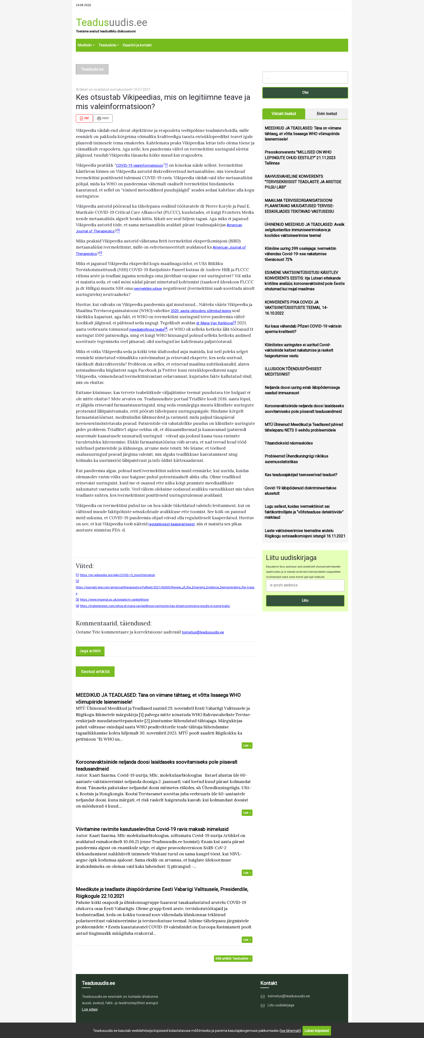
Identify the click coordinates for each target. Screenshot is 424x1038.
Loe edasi (90, 1009)
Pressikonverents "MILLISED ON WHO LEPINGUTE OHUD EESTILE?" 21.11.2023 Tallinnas (300, 157)
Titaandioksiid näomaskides (289, 443)
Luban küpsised (317, 1031)
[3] (77, 599)
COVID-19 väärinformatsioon (139, 165)
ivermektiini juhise (148, 288)
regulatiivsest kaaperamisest (171, 524)
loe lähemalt (290, 1031)
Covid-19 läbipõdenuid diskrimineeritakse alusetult (300, 491)
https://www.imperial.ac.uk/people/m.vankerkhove (114, 599)
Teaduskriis (107, 45)
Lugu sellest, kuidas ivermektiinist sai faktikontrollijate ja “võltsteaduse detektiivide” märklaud (304, 512)
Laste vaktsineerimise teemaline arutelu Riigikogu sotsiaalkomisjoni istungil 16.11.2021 (305, 533)
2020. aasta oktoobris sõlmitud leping (201, 311)
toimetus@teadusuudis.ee (203, 632)
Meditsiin (85, 45)
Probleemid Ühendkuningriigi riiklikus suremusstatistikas (296, 459)
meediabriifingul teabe (146, 329)
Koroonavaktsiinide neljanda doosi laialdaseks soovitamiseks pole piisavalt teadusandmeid (304, 409)
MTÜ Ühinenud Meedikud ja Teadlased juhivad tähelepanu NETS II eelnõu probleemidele (304, 427)
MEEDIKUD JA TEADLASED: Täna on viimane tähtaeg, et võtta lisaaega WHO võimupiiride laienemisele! (303, 133)
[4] (77, 606)
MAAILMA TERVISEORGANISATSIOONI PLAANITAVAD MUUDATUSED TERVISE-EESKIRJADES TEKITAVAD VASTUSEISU (299, 206)
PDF (86, 118)
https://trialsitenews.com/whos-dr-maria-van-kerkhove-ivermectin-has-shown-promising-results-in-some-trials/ (155, 606)
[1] (77, 575)
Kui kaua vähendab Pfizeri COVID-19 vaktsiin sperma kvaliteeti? (303, 329)
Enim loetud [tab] (327, 113)
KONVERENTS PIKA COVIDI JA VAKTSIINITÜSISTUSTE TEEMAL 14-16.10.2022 (296, 308)
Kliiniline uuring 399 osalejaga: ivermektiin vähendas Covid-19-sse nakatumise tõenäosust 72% (300, 254)
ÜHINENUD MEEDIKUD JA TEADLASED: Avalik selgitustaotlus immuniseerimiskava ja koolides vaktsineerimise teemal (304, 230)
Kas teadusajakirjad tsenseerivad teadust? (301, 474)
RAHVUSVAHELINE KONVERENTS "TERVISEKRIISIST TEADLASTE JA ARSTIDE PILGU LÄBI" (303, 182)
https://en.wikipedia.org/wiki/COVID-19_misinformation (117, 575)
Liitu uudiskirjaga (281, 1005)
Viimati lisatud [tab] (284, 113)
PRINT (105, 118)
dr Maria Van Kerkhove (214, 323)
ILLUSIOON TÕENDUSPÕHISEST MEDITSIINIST (293, 372)
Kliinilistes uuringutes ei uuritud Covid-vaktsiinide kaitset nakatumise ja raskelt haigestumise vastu (299, 350)
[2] (77, 581)
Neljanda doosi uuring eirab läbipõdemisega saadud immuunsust (302, 390)
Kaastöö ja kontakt (137, 45)
